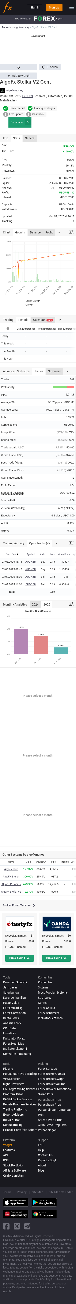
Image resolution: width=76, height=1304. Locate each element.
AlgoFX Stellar (11, 876)
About (42, 1165)
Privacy (22, 1192)
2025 (46, 604)
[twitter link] (17, 1226)
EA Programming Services (20, 1089)
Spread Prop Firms (50, 1120)
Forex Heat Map (13, 1043)
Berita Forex (11, 1018)
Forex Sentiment (48, 1013)
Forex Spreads (47, 1068)
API (5, 1155)
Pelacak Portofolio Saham (20, 1130)
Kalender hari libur (15, 997)
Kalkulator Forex (14, 1038)
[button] (50, 67)
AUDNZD (30, 561)
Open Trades (39, 543)
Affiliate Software (14, 1170)
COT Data (9, 1028)
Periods (23, 319)
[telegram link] (27, 1226)
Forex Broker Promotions (54, 1089)
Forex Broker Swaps (51, 1079)
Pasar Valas (11, 1002)
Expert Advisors (13, 1114)
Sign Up (54, 7)
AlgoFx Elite (11, 869)
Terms (7, 1192)
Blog (41, 1170)
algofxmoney (14, 90)
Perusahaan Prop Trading (20, 1073)
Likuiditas (9, 1033)
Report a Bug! (47, 1160)
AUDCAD (31, 584)
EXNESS (27, 96)
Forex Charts (46, 1008)
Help (41, 1150)
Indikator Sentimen (50, 1018)
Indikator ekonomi (15, 1048)
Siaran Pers (45, 1094)
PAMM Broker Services (18, 1099)
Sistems (43, 987)
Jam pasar (10, 987)
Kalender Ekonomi (15, 982)
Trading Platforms (15, 1109)
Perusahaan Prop (49, 1104)
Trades (38, 371)
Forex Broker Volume (51, 1084)
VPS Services (11, 1079)
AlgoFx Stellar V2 (11, 891)
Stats (16, 138)
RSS (5, 1160)
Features (9, 1150)
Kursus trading (13, 1124)
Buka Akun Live (19, 958)
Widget (7, 1145)
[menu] (72, 7)
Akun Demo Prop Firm (52, 1125)
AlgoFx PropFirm (11, 884)
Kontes (42, 1002)
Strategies (44, 997)
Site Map (37, 1192)
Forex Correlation (14, 1013)
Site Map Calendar (61, 1192)
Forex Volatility (13, 1008)
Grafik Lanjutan (13, 1175)
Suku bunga (11, 992)
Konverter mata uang (17, 1053)
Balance (35, 232)
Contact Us (45, 1155)
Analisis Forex (12, 1023)
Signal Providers (13, 1084)
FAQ (40, 1145)
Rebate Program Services (19, 1104)
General (30, 138)
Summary (54, 371)
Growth (20, 232)
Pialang (8, 1068)
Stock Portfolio (13, 1165)
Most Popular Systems (53, 992)
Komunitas (45, 982)
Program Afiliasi (13, 1094)
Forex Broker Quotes (51, 1073)
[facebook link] (6, 1226)
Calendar (42, 319)
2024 (35, 604)
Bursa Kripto (11, 1119)
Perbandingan (47, 1130)
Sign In (34, 7)
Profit (49, 232)
